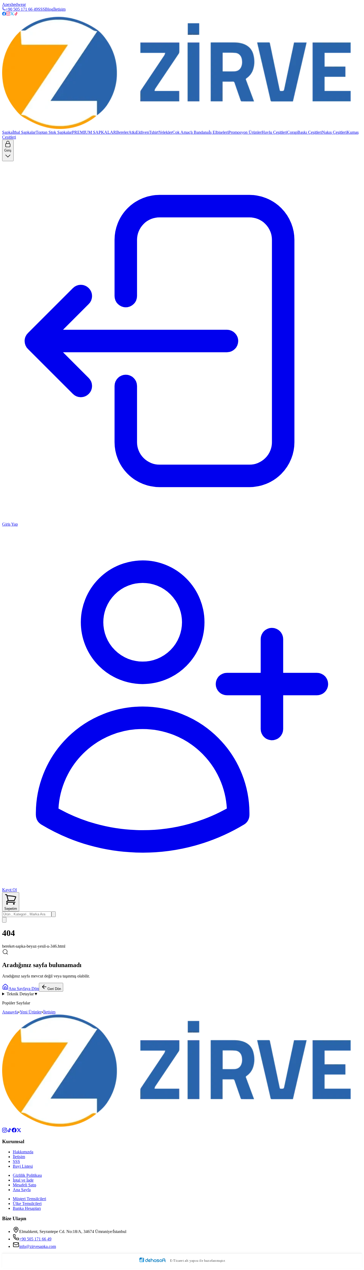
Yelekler (165, 132)
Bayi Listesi (23, 1166)
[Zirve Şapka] (182, 73)
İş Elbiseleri (218, 132)
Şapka (7, 132)
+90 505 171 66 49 (22, 9)
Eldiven (142, 132)
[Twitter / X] (12, 14)
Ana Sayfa (22, 1189)
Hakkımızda (23, 1152)
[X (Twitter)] (19, 1131)
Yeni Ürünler (31, 1012)
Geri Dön (54, 989)
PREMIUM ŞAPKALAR (94, 132)
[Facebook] (4, 14)
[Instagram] (8, 14)
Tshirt (154, 132)
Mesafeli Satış (24, 1185)
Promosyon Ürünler (245, 132)
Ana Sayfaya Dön (24, 988)
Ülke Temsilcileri (27, 1203)
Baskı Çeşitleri (309, 132)
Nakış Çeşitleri (334, 132)
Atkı (132, 132)
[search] (53, 914)
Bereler (122, 132)
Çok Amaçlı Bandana (190, 132)
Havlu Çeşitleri (274, 132)
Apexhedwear (14, 4)
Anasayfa (10, 1012)
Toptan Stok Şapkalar (54, 132)
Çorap (292, 132)
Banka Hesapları (27, 1208)
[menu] (4, 920)
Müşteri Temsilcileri (29, 1198)
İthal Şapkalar (24, 132)
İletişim (59, 9)
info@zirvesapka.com (37, 1246)
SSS (41, 9)
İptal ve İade (23, 1180)
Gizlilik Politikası (27, 1175)
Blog (49, 9)
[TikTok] (16, 14)
